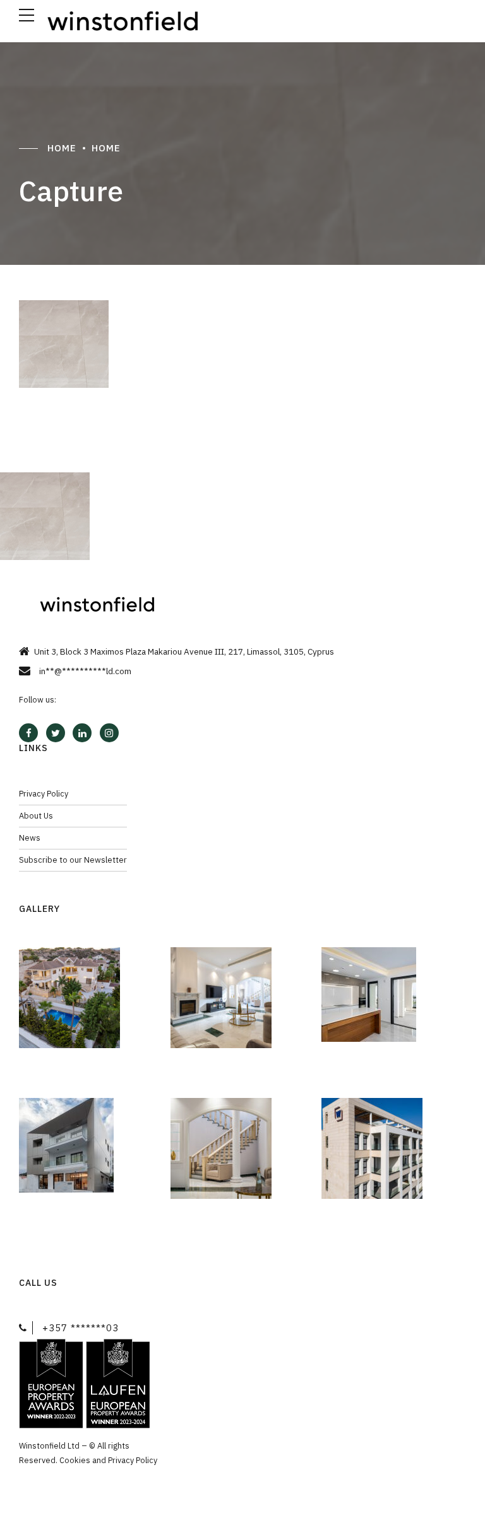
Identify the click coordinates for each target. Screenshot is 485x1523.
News (29, 837)
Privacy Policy (43, 793)
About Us (36, 815)
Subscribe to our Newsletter (73, 860)
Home (61, 148)
